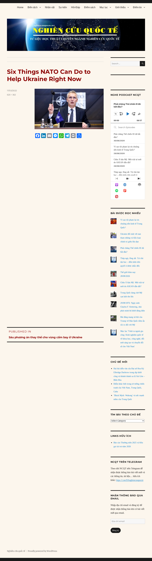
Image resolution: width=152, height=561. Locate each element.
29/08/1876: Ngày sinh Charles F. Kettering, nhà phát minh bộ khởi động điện (132, 307)
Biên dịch (33, 7)
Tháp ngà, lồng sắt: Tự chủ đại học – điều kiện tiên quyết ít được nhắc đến (127, 175)
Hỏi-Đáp (75, 7)
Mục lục (104, 7)
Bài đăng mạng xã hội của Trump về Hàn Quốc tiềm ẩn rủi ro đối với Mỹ (132, 321)
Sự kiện (63, 7)
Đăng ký (115, 530)
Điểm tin (137, 7)
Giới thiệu (120, 7)
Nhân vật (49, 7)
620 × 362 (11, 95)
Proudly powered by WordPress (42, 551)
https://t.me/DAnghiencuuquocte (129, 480)
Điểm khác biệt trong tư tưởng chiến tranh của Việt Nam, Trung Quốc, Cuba (129, 388)
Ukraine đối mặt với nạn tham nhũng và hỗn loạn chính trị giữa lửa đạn (130, 238)
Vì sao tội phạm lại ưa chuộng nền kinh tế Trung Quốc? (131, 224)
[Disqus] (55, 197)
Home (20, 7)
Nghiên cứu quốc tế (16, 551)
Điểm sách (89, 7)
